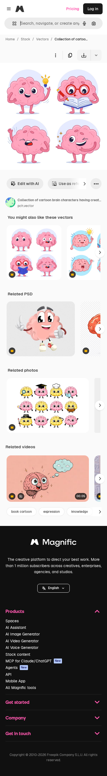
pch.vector (26, 206)
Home (10, 39)
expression (51, 511)
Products (14, 611)
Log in (93, 8)
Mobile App (15, 681)
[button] (53, 588)
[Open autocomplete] (12, 23)
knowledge (79, 511)
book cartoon (21, 511)
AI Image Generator (22, 634)
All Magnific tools (20, 687)
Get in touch (18, 733)
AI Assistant (15, 627)
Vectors (42, 39)
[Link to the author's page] (10, 203)
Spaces (12, 620)
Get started (17, 702)
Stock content (17, 654)
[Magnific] (53, 543)
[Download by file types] (96, 55)
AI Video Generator (22, 640)
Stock (25, 39)
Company (15, 718)
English (53, 588)
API (8, 674)
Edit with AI (28, 183)
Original (35, 73)
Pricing (72, 8)
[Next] (84, 183)
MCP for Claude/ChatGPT (33, 661)
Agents (16, 667)
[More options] (55, 55)
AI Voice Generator (21, 647)
